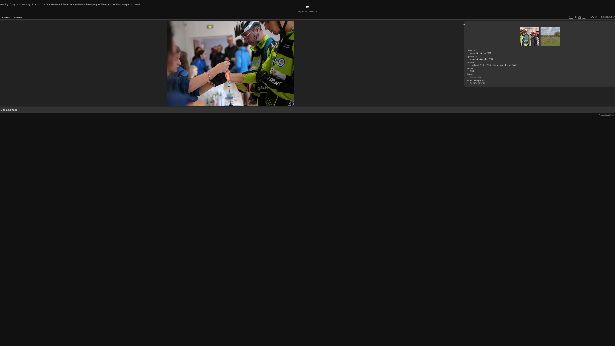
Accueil (6, 17)
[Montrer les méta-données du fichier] (580, 17)
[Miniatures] (592, 17)
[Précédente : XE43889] (596, 17)
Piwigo (611, 115)
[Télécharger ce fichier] (584, 17)
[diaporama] (576, 17)
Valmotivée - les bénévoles (505, 65)
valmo (475, 65)
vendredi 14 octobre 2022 (481, 59)
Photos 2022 (485, 65)
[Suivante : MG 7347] (601, 17)
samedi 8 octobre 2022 (480, 53)
